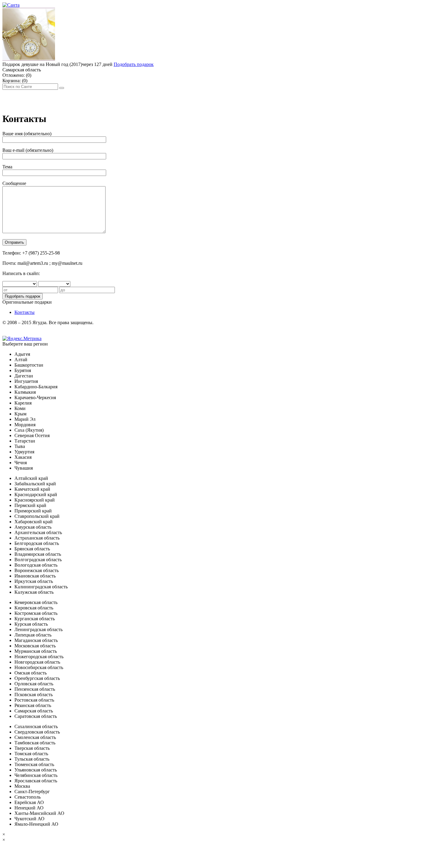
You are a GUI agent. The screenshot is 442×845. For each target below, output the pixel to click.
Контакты (24, 312)
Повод (168, 98)
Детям (109, 98)
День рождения (20, 98)
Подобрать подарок (134, 64)
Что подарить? (138, 98)
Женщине (84, 98)
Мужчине (56, 98)
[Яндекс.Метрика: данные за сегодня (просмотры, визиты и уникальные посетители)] (21, 338)
